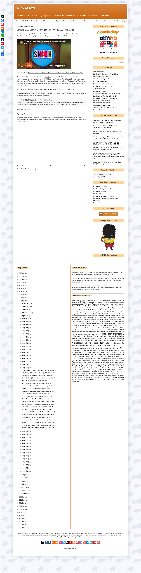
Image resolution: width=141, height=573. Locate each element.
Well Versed (66, 21)
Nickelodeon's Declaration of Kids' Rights (105, 74)
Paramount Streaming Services (108, 356)
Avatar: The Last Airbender (88, 304)
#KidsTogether (76, 300)
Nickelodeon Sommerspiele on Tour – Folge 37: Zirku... (38, 420)
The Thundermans (91, 375)
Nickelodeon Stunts (23, 104)
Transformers (88, 377)
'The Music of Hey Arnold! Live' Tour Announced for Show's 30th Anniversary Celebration (107, 137)
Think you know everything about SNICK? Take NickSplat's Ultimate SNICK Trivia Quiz (55, 73)
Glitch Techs (116, 312)
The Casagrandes (104, 371)
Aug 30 (25, 321)
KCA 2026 (25, 21)
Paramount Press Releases (106, 354)
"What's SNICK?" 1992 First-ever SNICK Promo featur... (39, 370)
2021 (21, 288)
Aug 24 (25, 340)
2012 (21, 509)
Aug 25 (25, 337)
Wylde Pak (98, 379)
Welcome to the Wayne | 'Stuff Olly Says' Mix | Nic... (37, 375)
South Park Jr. (119, 364)
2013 (21, 506)
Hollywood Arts (85, 315)
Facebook (69, 93)
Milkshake (121, 317)
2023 (21, 282)
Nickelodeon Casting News (97, 330)
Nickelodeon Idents (66, 102)
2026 (21, 273)
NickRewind (82, 326)
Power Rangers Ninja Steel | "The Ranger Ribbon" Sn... (38, 399)
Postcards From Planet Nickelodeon (104, 84)
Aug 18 (25, 358)
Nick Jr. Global (97, 194)
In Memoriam (100, 315)
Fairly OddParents (93, 310)
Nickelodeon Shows (77, 102)
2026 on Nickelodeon (89, 300)
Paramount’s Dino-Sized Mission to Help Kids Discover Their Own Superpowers (107, 121)
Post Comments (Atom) (32, 169)
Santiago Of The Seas (102, 362)
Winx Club (121, 377)
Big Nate (79, 306)
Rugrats (98, 21)
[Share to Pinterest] (51, 100)
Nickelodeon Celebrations (41, 102)
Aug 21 (25, 349)
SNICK (62, 104)
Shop (123, 21)
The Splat (67, 104)
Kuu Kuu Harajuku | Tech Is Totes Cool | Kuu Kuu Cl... (38, 383)
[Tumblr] (2, 40)
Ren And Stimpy (77, 360)
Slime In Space (86, 364)
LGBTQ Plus (99, 317)
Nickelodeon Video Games (82, 350)
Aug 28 (25, 328)
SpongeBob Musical (92, 366)
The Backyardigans (93, 371)
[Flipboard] (2, 43)
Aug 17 (25, 361)
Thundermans (88, 21)
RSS (50, 93)
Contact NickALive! (99, 88)
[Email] (2, 51)
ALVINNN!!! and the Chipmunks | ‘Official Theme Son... (38, 427)
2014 (21, 503)
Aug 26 (25, 334)
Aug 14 (25, 431)
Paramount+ (77, 21)
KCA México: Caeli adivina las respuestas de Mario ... (38, 391)
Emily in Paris (83, 310)
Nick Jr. (95, 321)
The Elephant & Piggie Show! (117, 371)
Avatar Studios (107, 302)
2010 (21, 515)
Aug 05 (25, 459)
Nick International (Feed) (84, 321)
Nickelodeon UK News (86, 346)
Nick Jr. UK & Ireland (116, 321)
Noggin (81, 352)
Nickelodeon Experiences (80, 331)
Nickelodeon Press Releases (113, 341)
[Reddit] (2, 28)
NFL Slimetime (101, 319)
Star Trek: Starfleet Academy (104, 368)
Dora (17, 21)
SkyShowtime (76, 364)
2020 (21, 291)
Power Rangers (102, 358)
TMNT (43, 21)
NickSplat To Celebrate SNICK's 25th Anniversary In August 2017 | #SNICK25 (49, 89)
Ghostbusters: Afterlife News (102, 105)
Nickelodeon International (112, 334)
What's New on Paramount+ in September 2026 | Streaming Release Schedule (108, 148)
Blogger (74, 548)
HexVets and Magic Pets (111, 314)
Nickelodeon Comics (116, 330)
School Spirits (114, 362)
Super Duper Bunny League (88, 370)
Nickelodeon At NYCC (102, 328)
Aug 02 (25, 468)
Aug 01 (25, 471)
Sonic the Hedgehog (107, 364)
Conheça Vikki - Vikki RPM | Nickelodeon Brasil (36, 388)
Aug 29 (25, 325)
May (22, 481)
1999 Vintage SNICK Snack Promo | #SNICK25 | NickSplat (39, 373)
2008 (21, 521)
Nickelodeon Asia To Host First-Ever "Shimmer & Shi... (38, 406)
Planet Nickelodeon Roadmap (102, 102)
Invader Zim (109, 315)
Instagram (58, 93)
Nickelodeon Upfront (93, 348)
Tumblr (38, 93)
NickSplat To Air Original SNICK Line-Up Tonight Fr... (38, 409)
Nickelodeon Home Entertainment (99, 331)
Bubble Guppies (99, 308)
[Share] (2, 55)
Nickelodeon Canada (79, 330)
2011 (21, 512)
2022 (21, 285)
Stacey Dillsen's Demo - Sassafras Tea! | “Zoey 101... (38, 417)
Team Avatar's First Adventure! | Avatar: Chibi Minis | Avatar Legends (107, 163)
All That (82, 302)
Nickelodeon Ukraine (118, 345)
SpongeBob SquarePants (108, 366)
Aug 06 (25, 456)
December (25, 303)
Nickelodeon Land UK (106, 336)
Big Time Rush (87, 306)
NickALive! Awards (95, 323)
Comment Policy (98, 110)
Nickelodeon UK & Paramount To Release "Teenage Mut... (39, 412)
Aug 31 (25, 318)
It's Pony (116, 315)
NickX (110, 325)
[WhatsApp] (2, 36)
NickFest (115, 323)
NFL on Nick (110, 319)
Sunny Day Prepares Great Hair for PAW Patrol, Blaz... (38, 414)
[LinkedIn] (2, 32)
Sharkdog (121, 362)
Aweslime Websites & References (103, 107)
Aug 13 (25, 434)
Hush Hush (93, 315)
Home (52, 166)
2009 (21, 518)
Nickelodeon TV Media (100, 91)
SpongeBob (34, 21)
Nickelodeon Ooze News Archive (103, 86)
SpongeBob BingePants (79, 366)
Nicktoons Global (118, 350)
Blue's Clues (89, 308)
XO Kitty (104, 379)
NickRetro (75, 325)
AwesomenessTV (105, 304)
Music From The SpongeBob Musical (104, 79)
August (23, 316)
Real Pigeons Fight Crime (118, 358)
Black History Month (98, 306)
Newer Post (20, 166)
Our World (87, 352)
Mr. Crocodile (84, 319)
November (25, 306)
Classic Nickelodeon (27, 102)
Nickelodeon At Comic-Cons (85, 328)
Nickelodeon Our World (100, 186)
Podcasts (92, 358)
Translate (107, 177)
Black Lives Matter (109, 306)
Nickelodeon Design (54, 102)
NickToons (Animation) (97, 325)
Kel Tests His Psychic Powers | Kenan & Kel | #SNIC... (38, 425)
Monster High (76, 319)
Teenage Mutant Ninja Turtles (109, 370)
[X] (2, 17)
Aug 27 (25, 331)
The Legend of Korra (78, 373)
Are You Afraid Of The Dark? (94, 302)
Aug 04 (25, 462)
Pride (110, 358)
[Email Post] (40, 100)
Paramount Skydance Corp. (87, 356)
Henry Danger (98, 314)
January (24, 493)
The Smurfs (81, 375)
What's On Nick (112, 377)
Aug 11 (25, 440)
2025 (21, 276)
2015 (21, 500)
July (22, 475)
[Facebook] (2, 20)
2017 (21, 301)
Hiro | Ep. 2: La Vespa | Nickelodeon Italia (34, 380)
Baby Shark (114, 304)
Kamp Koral (76, 317)
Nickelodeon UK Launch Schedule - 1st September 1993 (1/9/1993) (105, 99)
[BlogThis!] (46, 100)
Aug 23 (25, 343)
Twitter (33, 93)
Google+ (43, 93)
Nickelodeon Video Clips (46, 104)
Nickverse (75, 352)
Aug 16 (25, 365)
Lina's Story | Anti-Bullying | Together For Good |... (37, 393)
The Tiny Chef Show (104, 375)
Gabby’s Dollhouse (110, 310)
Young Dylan (111, 379)
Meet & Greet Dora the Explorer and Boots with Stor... (38, 404)
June (23, 478)
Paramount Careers (99, 203)
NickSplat (48, 77)
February (24, 490)
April (23, 484)
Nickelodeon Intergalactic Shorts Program (88, 334)
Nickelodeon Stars (101, 343)
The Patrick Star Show (104, 373)
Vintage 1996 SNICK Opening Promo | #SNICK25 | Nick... (39, 422)
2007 (21, 525)
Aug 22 (25, 346)
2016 (21, 497)
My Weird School (92, 319)
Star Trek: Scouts (89, 368)
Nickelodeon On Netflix (106, 338)
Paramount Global (117, 352)
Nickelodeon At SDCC (117, 328)
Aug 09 (25, 446)
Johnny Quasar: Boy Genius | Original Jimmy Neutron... (39, 401)
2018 (21, 298)
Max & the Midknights (110, 317)
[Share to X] (47, 100)
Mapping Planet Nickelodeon (101, 76)
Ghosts (109, 312)
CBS (106, 308)
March (23, 487)
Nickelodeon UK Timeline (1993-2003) (104, 96)
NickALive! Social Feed (100, 81)
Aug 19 (25, 355)
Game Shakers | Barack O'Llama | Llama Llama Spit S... (39, 378)
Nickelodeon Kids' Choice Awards (103, 196)
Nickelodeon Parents (99, 191)
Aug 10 (25, 443)
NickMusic (121, 323)
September (25, 313)
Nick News (86, 323)
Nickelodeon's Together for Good (103, 189)
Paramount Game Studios (100, 352)
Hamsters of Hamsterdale (84, 314)
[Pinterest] (2, 24)
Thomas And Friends (117, 375)
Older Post (83, 166)
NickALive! (26, 8)
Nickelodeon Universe (79, 348)
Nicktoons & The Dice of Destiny (103, 350)
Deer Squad (112, 308)
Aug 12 (25, 437)
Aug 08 (25, 450)
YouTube (73, 104)
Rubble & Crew (119, 360)
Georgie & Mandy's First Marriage (87, 312)
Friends (102, 310)
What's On (107, 21)
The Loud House (91, 374)
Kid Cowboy (83, 317)
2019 (21, 294)
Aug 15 (25, 368)
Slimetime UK (95, 364)
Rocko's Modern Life (107, 360)
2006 (21, 528)
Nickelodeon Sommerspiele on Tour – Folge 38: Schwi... (39, 386)
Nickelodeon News (87, 338)
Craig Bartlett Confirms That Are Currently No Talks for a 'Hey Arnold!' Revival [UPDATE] (107, 143)
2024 (21, 279)
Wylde (58, 21)
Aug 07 (25, 453)
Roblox (85, 360)
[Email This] (44, 100)
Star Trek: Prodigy (78, 368)
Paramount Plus (91, 354)
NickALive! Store (107, 323)
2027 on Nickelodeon (103, 300)
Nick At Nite (117, 319)
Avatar (51, 21)
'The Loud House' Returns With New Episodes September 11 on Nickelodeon (107, 126)
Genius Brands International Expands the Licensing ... (38, 396)
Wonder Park (90, 379)
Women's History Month (79, 379)
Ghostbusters (102, 312)
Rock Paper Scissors (93, 360)
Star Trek (121, 366)
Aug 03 (25, 465)
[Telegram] (2, 47)
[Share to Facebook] (49, 100)
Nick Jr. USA (77, 323)
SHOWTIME (82, 362)
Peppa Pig (80, 358)
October (24, 310)
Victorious (96, 377)
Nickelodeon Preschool (93, 341)
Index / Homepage (98, 71)
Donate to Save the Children (108, 52)
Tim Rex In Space (78, 377)
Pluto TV (116, 21)
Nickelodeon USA (34, 104)
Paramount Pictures (78, 354)
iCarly (77, 381)
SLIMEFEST (90, 362)
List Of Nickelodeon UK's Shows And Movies (107, 93)
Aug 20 (25, 352)
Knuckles (91, 317)
